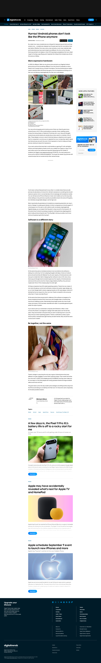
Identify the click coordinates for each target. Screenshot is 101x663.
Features (52, 412)
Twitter (58, 602)
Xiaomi (62, 148)
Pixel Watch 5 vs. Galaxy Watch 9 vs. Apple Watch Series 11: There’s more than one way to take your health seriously (89, 121)
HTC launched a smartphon (56, 52)
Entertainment (59, 618)
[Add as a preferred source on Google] (63, 40)
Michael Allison (32, 40)
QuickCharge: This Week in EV (62, 412)
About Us (58, 626)
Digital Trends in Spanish (85, 633)
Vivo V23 (69, 196)
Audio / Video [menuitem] (58, 20)
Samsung (55, 150)
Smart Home (58, 616)
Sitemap (77, 650)
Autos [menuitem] (64, 20)
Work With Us (54, 647)
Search (96, 20)
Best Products (83, 616)
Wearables (82, 609)
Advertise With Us (59, 631)
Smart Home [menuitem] (71, 20)
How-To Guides (83, 618)
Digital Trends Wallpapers (85, 631)
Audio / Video (59, 614)
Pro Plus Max (51, 213)
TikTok (64, 602)
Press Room (78, 647)
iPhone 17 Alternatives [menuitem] (68, 24)
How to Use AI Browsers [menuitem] (56, 24)
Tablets (81, 607)
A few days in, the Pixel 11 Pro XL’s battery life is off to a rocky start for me (88, 96)
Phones (57, 607)
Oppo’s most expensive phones (44, 152)
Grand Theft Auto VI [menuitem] (14, 24)
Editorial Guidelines (60, 633)
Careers (53, 644)
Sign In (91, 20)
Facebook (53, 602)
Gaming (57, 612)
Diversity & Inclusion (56, 650)
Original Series (83, 621)
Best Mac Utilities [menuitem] (36, 24)
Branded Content (83, 629)
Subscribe (91, 150)
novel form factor (54, 376)
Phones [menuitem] (36, 20)
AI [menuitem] (24, 20)
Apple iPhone (45, 412)
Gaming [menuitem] (42, 20)
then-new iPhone (39, 54)
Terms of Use (54, 652)
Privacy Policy (80, 153)
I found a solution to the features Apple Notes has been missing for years (88, 128)
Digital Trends (11, 22)
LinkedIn (69, 602)
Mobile (29, 412)
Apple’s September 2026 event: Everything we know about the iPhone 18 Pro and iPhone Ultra (88, 112)
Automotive (58, 621)
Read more (32, 474)
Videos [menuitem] (78, 20)
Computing (58, 609)
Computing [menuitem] (30, 20)
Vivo (65, 154)
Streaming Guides (84, 614)
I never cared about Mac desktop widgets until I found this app (89, 103)
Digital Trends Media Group (12, 657)
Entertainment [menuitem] (49, 20)
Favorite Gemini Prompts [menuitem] (79, 24)
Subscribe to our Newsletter (85, 626)
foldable (40, 376)
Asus (67, 148)
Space (81, 612)
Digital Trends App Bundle (85, 635)
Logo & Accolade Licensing (61, 635)
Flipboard (72, 602)
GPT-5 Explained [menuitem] (90, 24)
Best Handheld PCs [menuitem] (45, 24)
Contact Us (58, 629)
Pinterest (66, 602)
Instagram (55, 602)
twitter (37, 403)
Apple (39, 412)
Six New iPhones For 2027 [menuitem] (25, 24)
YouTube (61, 602)
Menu (4, 20)
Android (34, 412)
